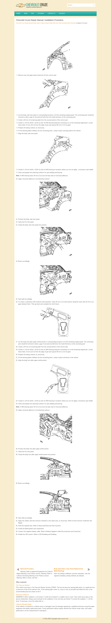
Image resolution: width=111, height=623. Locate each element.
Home (18, 13)
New (25, 13)
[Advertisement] (55, 31)
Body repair (37, 23)
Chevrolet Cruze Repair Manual (24, 23)
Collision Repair (45, 23)
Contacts (51, 13)
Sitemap (41, 13)
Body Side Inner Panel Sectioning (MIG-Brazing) (62, 23)
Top (32, 13)
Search (62, 13)
